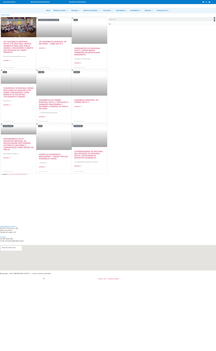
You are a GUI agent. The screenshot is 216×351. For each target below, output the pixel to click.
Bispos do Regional (90, 10)
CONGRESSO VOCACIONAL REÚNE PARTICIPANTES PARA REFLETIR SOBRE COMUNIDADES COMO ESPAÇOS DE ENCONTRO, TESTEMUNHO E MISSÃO (18, 92)
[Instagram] (206, 2)
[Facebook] (203, 2)
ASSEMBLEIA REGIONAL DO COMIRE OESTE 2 (86, 101)
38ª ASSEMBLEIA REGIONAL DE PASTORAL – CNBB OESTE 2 (52, 43)
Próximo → (24, 174)
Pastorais (106, 10)
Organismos (120, 10)
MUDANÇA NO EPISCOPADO (40, 2)
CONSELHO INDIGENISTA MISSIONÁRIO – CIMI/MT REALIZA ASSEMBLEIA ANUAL (53, 156)
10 (20, 174)
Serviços (148, 10)
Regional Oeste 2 (59, 10)
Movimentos (134, 10)
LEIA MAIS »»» (7, 60)
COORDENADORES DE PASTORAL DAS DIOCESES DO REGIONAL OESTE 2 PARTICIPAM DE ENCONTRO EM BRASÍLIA (88, 154)
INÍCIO (48, 10)
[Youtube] (209, 2)
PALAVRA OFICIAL (9, 2)
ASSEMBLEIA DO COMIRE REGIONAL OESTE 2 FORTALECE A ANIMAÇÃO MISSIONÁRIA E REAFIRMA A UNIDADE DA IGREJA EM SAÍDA (54, 104)
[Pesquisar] (214, 19)
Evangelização (162, 10)
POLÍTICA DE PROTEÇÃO (77, 2)
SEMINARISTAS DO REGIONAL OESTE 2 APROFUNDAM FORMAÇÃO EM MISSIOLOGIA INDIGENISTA (87, 51)
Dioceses (74, 10)
